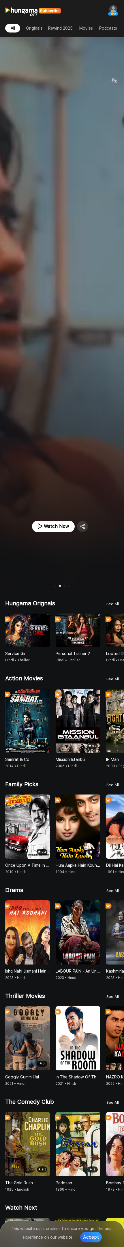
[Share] (82, 526)
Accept (91, 1237)
